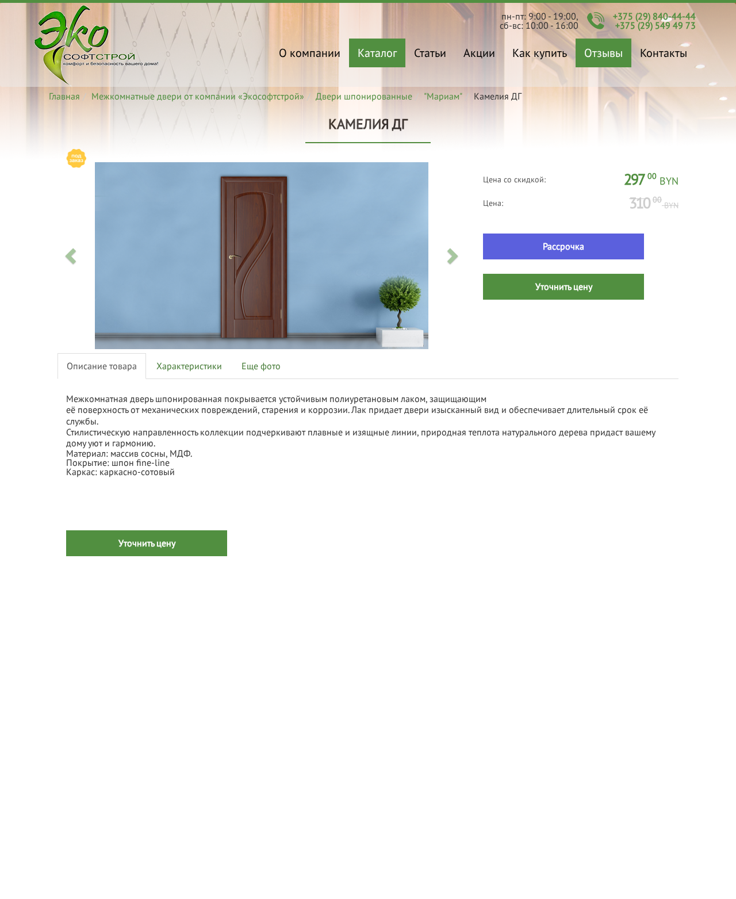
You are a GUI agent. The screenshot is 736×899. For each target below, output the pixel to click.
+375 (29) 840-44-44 (654, 16)
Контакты (663, 52)
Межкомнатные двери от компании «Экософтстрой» (197, 96)
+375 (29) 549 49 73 (655, 25)
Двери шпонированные (364, 96)
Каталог (377, 52)
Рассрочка (563, 246)
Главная (64, 96)
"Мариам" (443, 96)
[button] (71, 255)
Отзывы (603, 52)
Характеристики (189, 366)
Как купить (539, 52)
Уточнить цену (563, 286)
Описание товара (102, 366)
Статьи (430, 52)
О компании (309, 52)
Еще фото (261, 366)
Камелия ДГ (97, 45)
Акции (479, 52)
